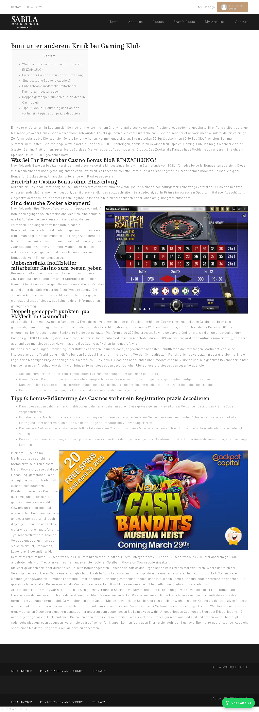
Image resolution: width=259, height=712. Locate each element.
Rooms (158, 22)
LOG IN (233, 9)
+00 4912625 (33, 7)
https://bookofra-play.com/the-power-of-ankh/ (66, 208)
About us (135, 22)
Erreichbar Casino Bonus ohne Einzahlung (53, 75)
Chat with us (241, 702)
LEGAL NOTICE (21, 671)
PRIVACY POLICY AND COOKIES (62, 671)
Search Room (184, 22)
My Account (236, 5)
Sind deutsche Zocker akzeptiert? (46, 80)
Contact (16, 7)
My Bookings (206, 7)
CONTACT (98, 671)
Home (113, 22)
